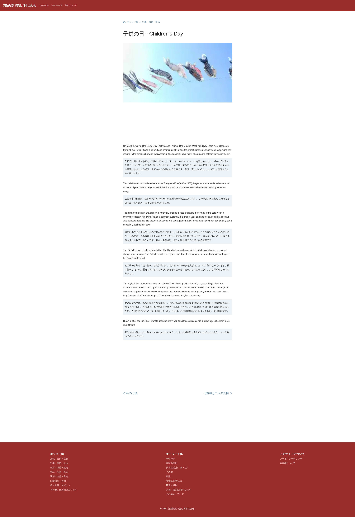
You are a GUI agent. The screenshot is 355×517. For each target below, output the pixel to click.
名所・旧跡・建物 (59, 467)
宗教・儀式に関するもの (178, 490)
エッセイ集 (44, 5)
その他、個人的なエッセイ (63, 490)
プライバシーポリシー (291, 459)
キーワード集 (57, 5)
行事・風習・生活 (151, 22)
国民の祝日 (171, 463)
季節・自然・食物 (59, 476)
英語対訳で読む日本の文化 (19, 5)
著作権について (287, 463)
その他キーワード (175, 494)
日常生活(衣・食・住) (176, 467)
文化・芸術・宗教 (59, 459)
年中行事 (170, 459)
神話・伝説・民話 (59, 472)
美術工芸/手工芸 (174, 481)
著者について (71, 5)
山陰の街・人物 (58, 481)
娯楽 (168, 476)
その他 (169, 472)
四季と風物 (171, 485)
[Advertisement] (177, 124)
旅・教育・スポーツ (60, 485)
